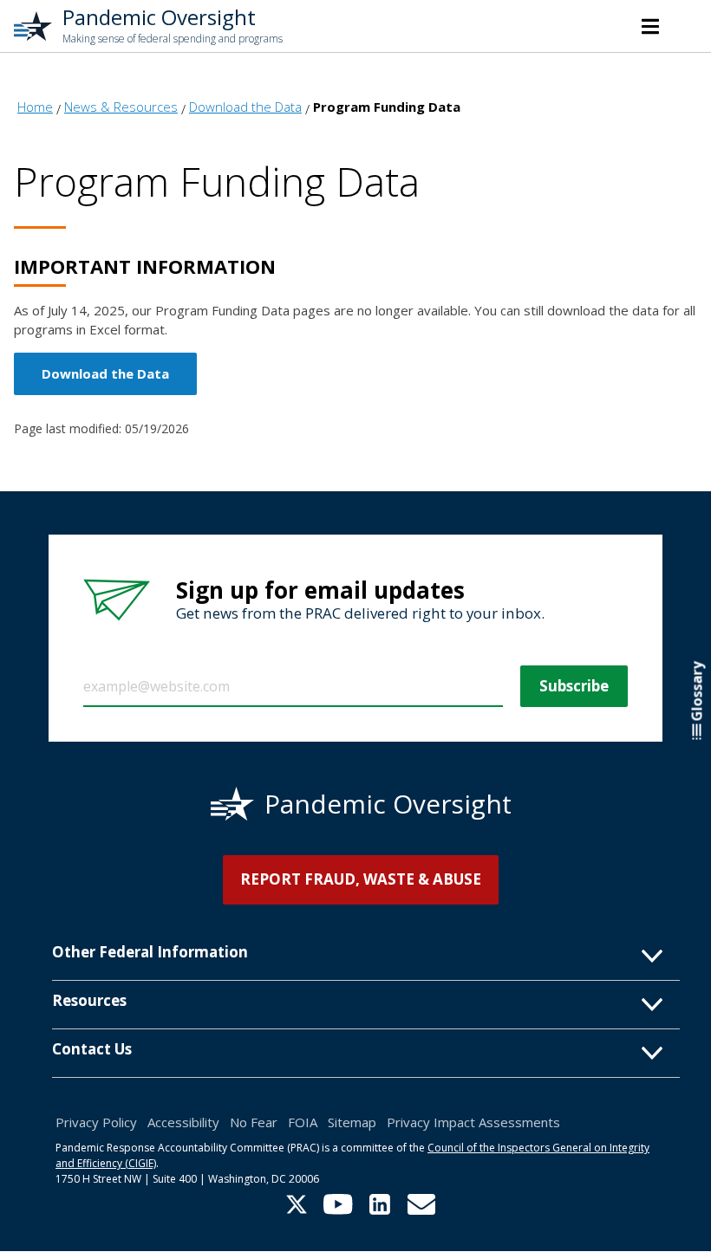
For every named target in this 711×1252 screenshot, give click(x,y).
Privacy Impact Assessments (473, 1122)
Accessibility (183, 1122)
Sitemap (352, 1122)
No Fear (253, 1122)
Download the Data (105, 373)
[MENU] (650, 26)
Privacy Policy (96, 1122)
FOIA (302, 1122)
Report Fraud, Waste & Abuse (360, 879)
